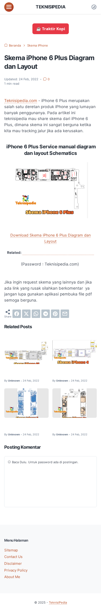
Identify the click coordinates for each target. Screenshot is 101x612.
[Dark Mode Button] (94, 7)
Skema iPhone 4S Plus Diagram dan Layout (58, 253)
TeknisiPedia (50, 7)
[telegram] (45, 314)
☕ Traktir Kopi (50, 28)
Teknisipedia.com (20, 100)
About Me (12, 577)
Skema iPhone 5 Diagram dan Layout (25, 425)
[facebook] (16, 314)
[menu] (9, 7)
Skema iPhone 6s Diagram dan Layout (69, 425)
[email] (65, 314)
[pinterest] (55, 314)
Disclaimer (13, 563)
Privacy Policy (15, 570)
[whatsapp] (36, 314)
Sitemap (11, 550)
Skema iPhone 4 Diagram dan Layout (73, 372)
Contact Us (13, 557)
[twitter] (26, 314)
